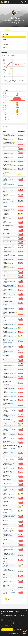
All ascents (5, 34)
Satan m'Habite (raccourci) (9, 515)
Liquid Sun (5, 409)
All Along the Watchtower (8, 209)
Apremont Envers (12, 498)
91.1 (10, 230)
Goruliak (5, 339)
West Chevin (12, 463)
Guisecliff (12, 459)
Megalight (5, 279)
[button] (24, 632)
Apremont (11, 494)
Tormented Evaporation (8, 528)
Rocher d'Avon (12, 388)
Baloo (4, 258)
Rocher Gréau (12, 135)
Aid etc (4, 47)
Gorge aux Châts (12, 521)
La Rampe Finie (6, 289)
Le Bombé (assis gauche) (8, 275)
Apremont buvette (13, 299)
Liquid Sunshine (6, 403)
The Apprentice (6, 205)
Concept (5, 331)
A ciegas (5, 178)
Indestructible (6, 368)
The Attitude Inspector (8, 553)
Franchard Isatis (12, 286)
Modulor (5, 487)
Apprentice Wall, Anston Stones (10, 445)
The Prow (5, 414)
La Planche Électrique (8, 301)
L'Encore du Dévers (7, 237)
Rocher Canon (12, 273)
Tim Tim (5, 221)
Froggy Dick (5, 376)
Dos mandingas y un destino (9, 590)
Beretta (4, 433)
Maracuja (5, 151)
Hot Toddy (5, 359)
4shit (4, 188)
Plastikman (5, 323)
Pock (4, 574)
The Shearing (6, 563)
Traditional (5, 44)
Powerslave (5, 335)
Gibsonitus (5, 355)
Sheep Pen (12, 541)
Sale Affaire (6, 327)
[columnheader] (10, 131)
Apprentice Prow (6, 441)
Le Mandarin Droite (7, 509)
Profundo (5, 183)
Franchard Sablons (13, 328)
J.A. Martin (11, 247)
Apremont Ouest (12, 332)
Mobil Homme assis (7, 249)
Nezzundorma (6, 372)
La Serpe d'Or (6, 229)
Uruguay (5, 307)
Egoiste (5, 493)
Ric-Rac (5, 520)
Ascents (8, 29)
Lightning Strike (6, 428)
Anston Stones (13, 434)
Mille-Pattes (6, 160)
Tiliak (4, 350)
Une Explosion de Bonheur (9, 285)
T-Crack (5, 363)
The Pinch (5, 539)
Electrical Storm (6, 547)
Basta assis (5, 399)
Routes (4, 39)
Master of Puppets (7, 387)
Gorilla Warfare (6, 475)
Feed (3, 29)
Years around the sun (8, 419)
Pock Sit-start (6, 569)
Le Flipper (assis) (7, 483)
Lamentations (6, 501)
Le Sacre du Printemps (8, 142)
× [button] (26, 610)
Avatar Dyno (6, 461)
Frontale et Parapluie (7, 241)
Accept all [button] (7, 629)
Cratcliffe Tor (12, 365)
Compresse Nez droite (8, 497)
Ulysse (4, 344)
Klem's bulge (6, 543)
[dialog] (14, 622)
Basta (4, 395)
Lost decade (6, 423)
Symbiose (5, 217)
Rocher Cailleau (12, 239)
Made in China (6, 585)
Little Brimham (12, 526)
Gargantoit (5, 168)
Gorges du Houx (12, 161)
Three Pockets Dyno (7, 471)
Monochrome (6, 479)
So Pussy (5, 524)
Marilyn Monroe (6, 534)
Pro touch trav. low (7, 225)
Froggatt (11, 357)
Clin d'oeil (5, 505)
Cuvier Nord (11, 139)
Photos (19, 29)
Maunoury (11, 259)
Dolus (4, 138)
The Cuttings (12, 421)
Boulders (5, 36)
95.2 (10, 218)
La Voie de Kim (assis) (8, 246)
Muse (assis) (6, 134)
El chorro (5, 172)
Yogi (4, 293)
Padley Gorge (12, 255)
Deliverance (5, 451)
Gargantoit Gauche (7, 164)
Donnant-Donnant (7, 381)
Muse (4, 147)
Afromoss (5, 457)
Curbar (11, 472)
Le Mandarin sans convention (9, 312)
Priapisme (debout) (7, 297)
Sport (4, 42)
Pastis (4, 391)
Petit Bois (11, 153)
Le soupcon (5, 262)
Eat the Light (6, 467)
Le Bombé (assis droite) (8, 271)
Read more (19, 617)
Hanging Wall (6, 233)
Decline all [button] (20, 629)
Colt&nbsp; (5, 437)
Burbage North (12, 235)
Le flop (4, 317)
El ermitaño (5, 580)
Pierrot (4, 266)
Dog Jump (5, 558)
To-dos (13, 29)
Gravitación (5, 194)
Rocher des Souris (13, 294)
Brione (10, 227)
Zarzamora (5, 199)
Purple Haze (6, 213)
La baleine (5, 156)
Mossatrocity (6, 254)
